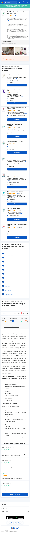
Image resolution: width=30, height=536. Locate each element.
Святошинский (8, 290)
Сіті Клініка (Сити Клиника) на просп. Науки (17, 225)
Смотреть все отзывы (15, 494)
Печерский (7, 282)
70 (15, 15)
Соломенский (8, 266)
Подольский (7, 286)
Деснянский (8, 270)
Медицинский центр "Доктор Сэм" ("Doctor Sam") (16, 108)
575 (17, 92)
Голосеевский (8, 257)
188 (17, 176)
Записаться (17, 85)
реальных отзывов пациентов (11, 327)
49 (17, 127)
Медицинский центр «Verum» (15, 191)
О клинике (4, 313)
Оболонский (8, 278)
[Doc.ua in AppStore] (10, 517)
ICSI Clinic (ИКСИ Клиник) (13, 208)
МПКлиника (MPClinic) (13, 157)
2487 (18, 193)
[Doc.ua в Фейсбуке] (8, 522)
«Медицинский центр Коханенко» (16, 74)
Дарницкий (7, 274)
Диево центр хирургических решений (14, 125)
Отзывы (20, 313)
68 (17, 143)
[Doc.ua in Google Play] (19, 517)
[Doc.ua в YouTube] (18, 522)
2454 (18, 227)
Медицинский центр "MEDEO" (15, 141)
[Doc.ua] (2, 2)
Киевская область (9, 294)
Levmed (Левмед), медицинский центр (15, 174)
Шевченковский (8, 253)
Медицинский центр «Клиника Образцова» (15, 90)
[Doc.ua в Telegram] (15, 522)
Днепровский (8, 262)
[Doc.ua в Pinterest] (21, 522)
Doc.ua (3, 530)
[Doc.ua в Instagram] (11, 522)
